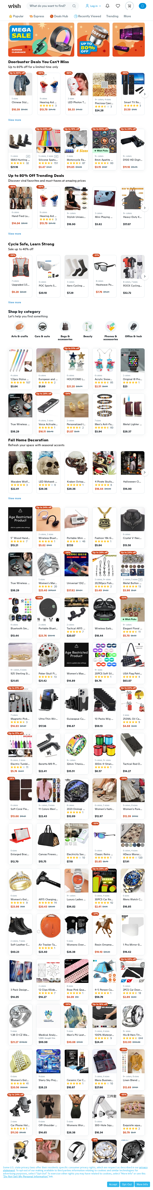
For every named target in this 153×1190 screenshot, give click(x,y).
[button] (94, 6)
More (127, 16)
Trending (112, 16)
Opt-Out (127, 1184)
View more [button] (14, 120)
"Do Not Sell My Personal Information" (26, 1176)
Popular (18, 16)
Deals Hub (61, 16)
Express (39, 16)
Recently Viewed (89, 16)
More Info (142, 1184)
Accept (113, 1184)
